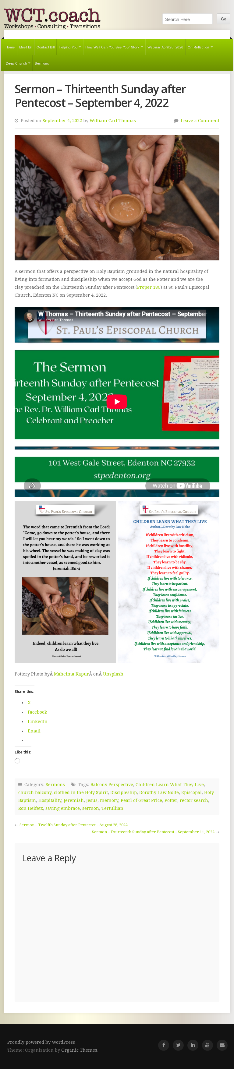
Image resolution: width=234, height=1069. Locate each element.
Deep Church (16, 63)
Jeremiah (74, 800)
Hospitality (49, 800)
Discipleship (123, 792)
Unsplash (113, 674)
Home (10, 46)
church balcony (34, 792)
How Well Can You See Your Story (112, 46)
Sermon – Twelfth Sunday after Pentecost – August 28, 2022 (74, 825)
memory (109, 800)
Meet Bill (26, 46)
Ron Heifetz (30, 808)
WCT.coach (52, 18)
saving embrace (62, 808)
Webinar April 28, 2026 (165, 46)
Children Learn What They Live (170, 784)
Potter (171, 800)
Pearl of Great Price (141, 800)
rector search (194, 800)
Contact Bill (46, 46)
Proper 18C (149, 287)
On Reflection (198, 46)
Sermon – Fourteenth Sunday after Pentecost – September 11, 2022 (153, 832)
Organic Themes (79, 1050)
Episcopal (191, 792)
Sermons (42, 63)
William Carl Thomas (113, 120)
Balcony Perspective (111, 784)
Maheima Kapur (71, 674)
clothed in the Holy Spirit (81, 792)
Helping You (68, 46)
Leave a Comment (200, 120)
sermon (90, 808)
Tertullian (112, 808)
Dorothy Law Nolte (159, 792)
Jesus (92, 800)
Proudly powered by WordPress (41, 1042)
